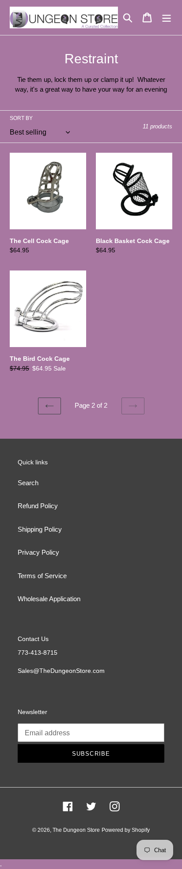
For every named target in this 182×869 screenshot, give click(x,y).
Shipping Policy (40, 529)
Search (28, 483)
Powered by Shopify (126, 830)
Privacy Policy (38, 552)
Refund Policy (38, 506)
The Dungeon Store (76, 830)
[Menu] (166, 17)
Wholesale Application (49, 599)
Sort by (21, 118)
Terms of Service (42, 575)
